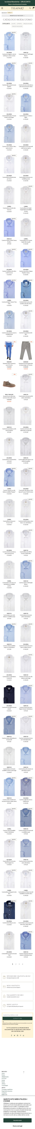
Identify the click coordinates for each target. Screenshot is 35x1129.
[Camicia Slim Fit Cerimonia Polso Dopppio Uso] (9, 837)
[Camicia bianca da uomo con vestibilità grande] (25, 153)
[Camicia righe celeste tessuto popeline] (9, 60)
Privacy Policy (9, 1023)
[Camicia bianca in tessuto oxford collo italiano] (25, 590)
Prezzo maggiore (17, 26)
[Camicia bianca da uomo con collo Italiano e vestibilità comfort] (9, 558)
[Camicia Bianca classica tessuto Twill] (9, 929)
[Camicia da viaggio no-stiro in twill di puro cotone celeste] (9, 30)
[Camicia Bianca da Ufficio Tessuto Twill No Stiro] (25, 527)
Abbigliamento (5, 1076)
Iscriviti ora (17, 1018)
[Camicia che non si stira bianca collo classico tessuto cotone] (25, 60)
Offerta (19, 23)
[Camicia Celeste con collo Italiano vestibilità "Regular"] (9, 466)
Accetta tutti (17, 1120)
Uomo (9, 12)
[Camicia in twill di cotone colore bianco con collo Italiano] (25, 508)
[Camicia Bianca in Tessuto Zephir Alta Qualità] (25, 216)
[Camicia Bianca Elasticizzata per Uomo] (9, 153)
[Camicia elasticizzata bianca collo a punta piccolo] (9, 527)
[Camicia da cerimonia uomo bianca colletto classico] (25, 621)
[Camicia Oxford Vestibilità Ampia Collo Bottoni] (9, 806)
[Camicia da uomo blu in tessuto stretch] (9, 683)
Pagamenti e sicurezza (7, 1091)
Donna (3, 1075)
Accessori (4, 1078)
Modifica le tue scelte (16, 15)
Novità (13, 23)
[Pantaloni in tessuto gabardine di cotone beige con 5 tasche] (25, 339)
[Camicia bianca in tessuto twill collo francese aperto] (25, 122)
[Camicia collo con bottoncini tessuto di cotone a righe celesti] (9, 775)
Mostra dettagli (17, 1126)
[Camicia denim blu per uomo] (9, 898)
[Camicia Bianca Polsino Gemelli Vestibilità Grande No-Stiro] (25, 867)
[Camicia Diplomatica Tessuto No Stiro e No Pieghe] (9, 91)
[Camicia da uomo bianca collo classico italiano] (9, 404)
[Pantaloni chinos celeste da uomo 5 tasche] (9, 339)
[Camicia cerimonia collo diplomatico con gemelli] (25, 404)
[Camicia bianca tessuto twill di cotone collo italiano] (25, 372)
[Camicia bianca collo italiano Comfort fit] (9, 652)
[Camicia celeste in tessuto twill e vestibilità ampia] (25, 806)
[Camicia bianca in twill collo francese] (9, 195)
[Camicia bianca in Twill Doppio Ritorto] (25, 30)
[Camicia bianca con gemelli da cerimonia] (9, 435)
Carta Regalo (5, 1085)
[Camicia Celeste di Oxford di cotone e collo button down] (25, 929)
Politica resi (4, 1094)
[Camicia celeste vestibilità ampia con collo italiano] (9, 621)
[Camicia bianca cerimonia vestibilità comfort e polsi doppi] (9, 744)
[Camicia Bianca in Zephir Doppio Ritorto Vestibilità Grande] (25, 195)
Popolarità (6, 23)
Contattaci (4, 1093)
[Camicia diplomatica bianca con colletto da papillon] (25, 435)
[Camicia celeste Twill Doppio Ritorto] (25, 558)
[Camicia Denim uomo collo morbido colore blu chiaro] (25, 277)
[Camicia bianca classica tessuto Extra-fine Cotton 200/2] (25, 898)
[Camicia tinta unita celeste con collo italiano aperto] (25, 744)
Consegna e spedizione (7, 1089)
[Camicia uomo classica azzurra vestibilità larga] (9, 308)
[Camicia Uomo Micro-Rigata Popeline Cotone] (25, 247)
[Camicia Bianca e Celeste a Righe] (25, 91)
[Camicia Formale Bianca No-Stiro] (25, 308)
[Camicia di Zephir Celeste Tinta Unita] (9, 277)
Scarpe (3, 1080)
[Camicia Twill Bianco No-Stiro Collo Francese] (9, 247)
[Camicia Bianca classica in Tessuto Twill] (9, 508)
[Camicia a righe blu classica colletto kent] (25, 775)
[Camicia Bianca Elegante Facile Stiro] (9, 867)
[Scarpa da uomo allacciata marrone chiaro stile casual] (9, 372)
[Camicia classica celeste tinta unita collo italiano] (25, 837)
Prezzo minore (28, 23)
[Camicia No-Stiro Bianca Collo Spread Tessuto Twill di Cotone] (25, 466)
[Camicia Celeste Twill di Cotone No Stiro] (9, 216)
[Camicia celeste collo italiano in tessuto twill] (9, 725)
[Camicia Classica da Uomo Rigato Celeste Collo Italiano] (25, 683)
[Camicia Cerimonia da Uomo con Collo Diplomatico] (25, 725)
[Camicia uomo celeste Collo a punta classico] (9, 122)
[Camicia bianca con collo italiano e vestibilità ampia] (9, 590)
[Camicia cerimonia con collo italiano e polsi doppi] (25, 652)
